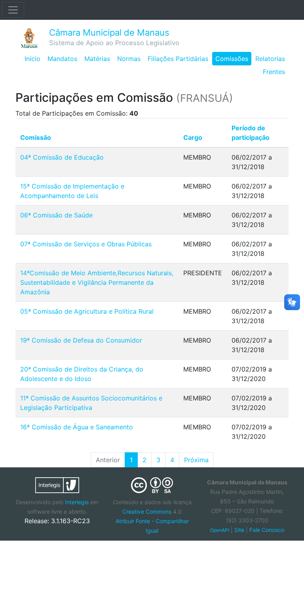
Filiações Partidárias (178, 59)
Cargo (192, 137)
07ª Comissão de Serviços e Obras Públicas (86, 244)
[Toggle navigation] (13, 10)
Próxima (196, 460)
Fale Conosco (266, 529)
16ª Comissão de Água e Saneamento (76, 427)
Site (239, 529)
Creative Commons (146, 511)
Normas (129, 59)
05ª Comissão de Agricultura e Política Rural (87, 311)
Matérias (97, 59)
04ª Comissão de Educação (62, 157)
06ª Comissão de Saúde (56, 215)
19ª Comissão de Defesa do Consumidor (81, 340)
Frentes (274, 72)
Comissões (231, 59)
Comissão (35, 137)
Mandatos (62, 59)
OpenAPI (219, 530)
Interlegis (77, 502)
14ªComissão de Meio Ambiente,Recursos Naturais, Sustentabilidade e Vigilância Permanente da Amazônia (96, 282)
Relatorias (270, 59)
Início (32, 59)
